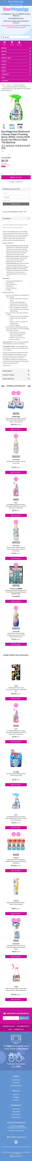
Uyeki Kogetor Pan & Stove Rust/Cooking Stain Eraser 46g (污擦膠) (16, 689)
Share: (4, 157)
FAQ (10, 1029)
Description (7, 218)
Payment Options (8, 375)
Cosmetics (5, 74)
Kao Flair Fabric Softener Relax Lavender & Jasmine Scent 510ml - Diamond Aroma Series (16, 634)
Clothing (4, 80)
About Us (16, 1094)
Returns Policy (23, 1026)
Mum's (3, 67)
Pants (3, 54)
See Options (15, 601)
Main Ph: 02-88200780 (17, 1126)
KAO (2, 151)
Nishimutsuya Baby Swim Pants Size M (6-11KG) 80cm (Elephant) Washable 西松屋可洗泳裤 (16, 592)
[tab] (16, 218)
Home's (3, 71)
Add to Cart (17, 177)
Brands (3, 48)
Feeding (4, 61)
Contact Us (18, 1029)
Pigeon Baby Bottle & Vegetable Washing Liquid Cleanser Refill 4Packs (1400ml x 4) (16, 861)
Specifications (7, 371)
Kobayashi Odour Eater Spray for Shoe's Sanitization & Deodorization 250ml (16, 947)
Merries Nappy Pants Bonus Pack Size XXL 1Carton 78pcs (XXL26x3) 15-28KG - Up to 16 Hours (16, 420)
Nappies (4, 51)
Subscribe (25, 1018)
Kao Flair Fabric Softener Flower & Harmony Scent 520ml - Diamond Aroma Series (16, 549)
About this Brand (8, 378)
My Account (16, 1080)
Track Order (16, 1082)
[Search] (3, 37)
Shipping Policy (9, 1026)
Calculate (16, 204)
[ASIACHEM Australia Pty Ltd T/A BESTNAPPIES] (16, 9)
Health (3, 64)
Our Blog (16, 1097)
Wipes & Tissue (6, 58)
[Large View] (4, 126)
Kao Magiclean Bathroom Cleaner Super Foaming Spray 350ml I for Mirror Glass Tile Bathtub (16, 818)
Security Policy (16, 1117)
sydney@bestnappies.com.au (17, 1137)
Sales (3, 77)
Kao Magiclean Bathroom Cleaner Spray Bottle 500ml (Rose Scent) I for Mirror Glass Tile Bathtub (16, 506)
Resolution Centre (16, 1085)
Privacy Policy (16, 1111)
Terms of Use (16, 1109)
